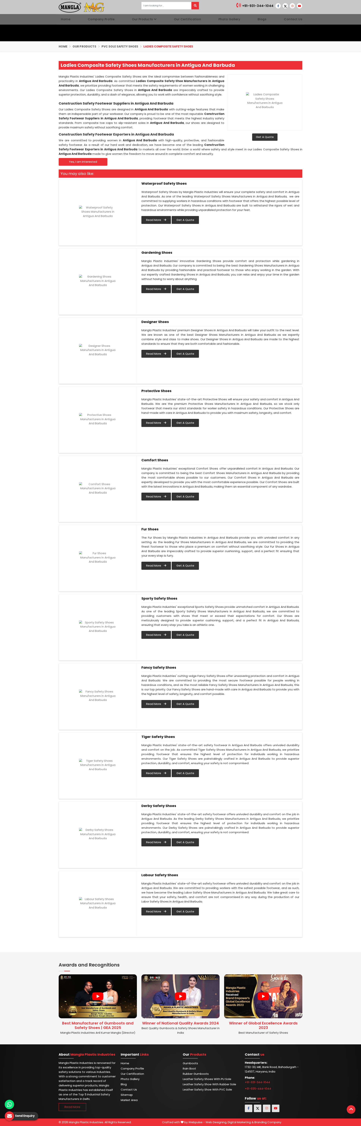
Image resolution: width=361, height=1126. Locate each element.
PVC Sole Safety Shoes (120, 46)
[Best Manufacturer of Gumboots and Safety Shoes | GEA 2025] (98, 996)
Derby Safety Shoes (158, 806)
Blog (124, 1084)
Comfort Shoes (154, 460)
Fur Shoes (150, 529)
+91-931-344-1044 (257, 5)
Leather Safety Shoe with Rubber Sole (209, 1084)
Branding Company (267, 1122)
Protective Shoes (156, 391)
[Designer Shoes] (97, 350)
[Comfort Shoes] (97, 488)
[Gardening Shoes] (97, 281)
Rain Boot (189, 1068)
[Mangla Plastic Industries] (82, 7)
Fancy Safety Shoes (158, 667)
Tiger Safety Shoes (158, 737)
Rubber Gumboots (196, 1074)
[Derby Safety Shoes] (97, 834)
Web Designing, (216, 1122)
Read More (154, 220)
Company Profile (101, 19)
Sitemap (127, 1095)
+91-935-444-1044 (258, 1089)
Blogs (262, 19)
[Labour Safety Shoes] (97, 903)
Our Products (142, 19)
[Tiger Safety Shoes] (97, 765)
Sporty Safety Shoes (159, 598)
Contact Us (293, 19)
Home (65, 19)
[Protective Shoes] (97, 419)
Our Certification (187, 19)
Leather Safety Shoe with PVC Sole (207, 1089)
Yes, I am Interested (83, 162)
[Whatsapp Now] (9, 1104)
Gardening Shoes (156, 252)
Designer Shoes (155, 322)
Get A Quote (265, 137)
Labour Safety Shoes (159, 875)
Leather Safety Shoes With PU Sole (207, 1079)
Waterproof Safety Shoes (164, 183)
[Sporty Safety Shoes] (97, 627)
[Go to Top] (351, 1109)
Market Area (129, 1100)
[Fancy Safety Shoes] (97, 696)
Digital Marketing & (241, 1122)
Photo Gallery (229, 19)
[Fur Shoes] (97, 558)
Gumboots (190, 1063)
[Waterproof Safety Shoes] (97, 212)
